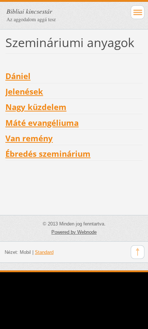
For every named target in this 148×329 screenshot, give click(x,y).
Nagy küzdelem (35, 107)
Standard (44, 252)
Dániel (18, 76)
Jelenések (24, 91)
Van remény (29, 138)
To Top (137, 252)
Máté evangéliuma (42, 122)
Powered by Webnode (74, 232)
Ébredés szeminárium (48, 153)
